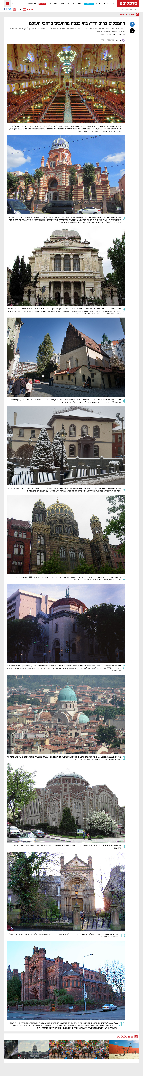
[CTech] (42, 3)
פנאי (55, 4)
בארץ (73, 4)
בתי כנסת (110, 40)
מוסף (49, 4)
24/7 (114, 4)
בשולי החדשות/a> (126, 9)
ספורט (61, 4)
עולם (67, 4)
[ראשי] (128, 3)
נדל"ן (98, 4)
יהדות (103, 40)
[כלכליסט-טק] (89, 3)
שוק (103, 4)
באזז (108, 4)
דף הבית (136, 9)
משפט (80, 4)
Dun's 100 (32, 4)
